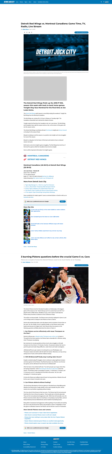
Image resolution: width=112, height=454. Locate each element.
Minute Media (16, 450)
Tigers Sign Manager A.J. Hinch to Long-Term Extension (39, 185)
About (34, 2)
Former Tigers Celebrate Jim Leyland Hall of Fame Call (39, 188)
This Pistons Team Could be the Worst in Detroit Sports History (41, 190)
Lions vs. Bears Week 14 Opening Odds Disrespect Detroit (40, 186)
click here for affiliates (47, 176)
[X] (101, 1)
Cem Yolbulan (26, 262)
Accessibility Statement (29, 447)
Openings (43, 442)
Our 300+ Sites (71, 442)
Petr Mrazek (49, 130)
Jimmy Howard (63, 130)
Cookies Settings (57, 447)
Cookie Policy (70, 444)
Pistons (21, 2)
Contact (55, 442)
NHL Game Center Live (39, 178)
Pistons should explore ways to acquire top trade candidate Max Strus (44, 423)
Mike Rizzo (26, 29)
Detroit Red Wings (30, 113)
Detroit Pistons (31, 432)
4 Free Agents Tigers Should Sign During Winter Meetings (40, 192)
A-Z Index (43, 447)
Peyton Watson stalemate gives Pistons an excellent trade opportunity (44, 421)
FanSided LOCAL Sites (43, 2)
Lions (17, 2)
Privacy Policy (44, 444)
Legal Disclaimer (84, 444)
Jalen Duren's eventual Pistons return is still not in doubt (40, 415)
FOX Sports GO (49, 178)
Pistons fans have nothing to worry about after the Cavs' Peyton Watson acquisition (45, 418)
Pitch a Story (26, 444)
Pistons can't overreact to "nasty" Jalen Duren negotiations (41, 412)
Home (25, 246)
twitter (31, 197)
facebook (26, 197)
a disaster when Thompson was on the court (46, 336)
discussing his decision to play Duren (48, 368)
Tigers (25, 2)
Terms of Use (56, 444)
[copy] (31, 32)
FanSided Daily (84, 442)
